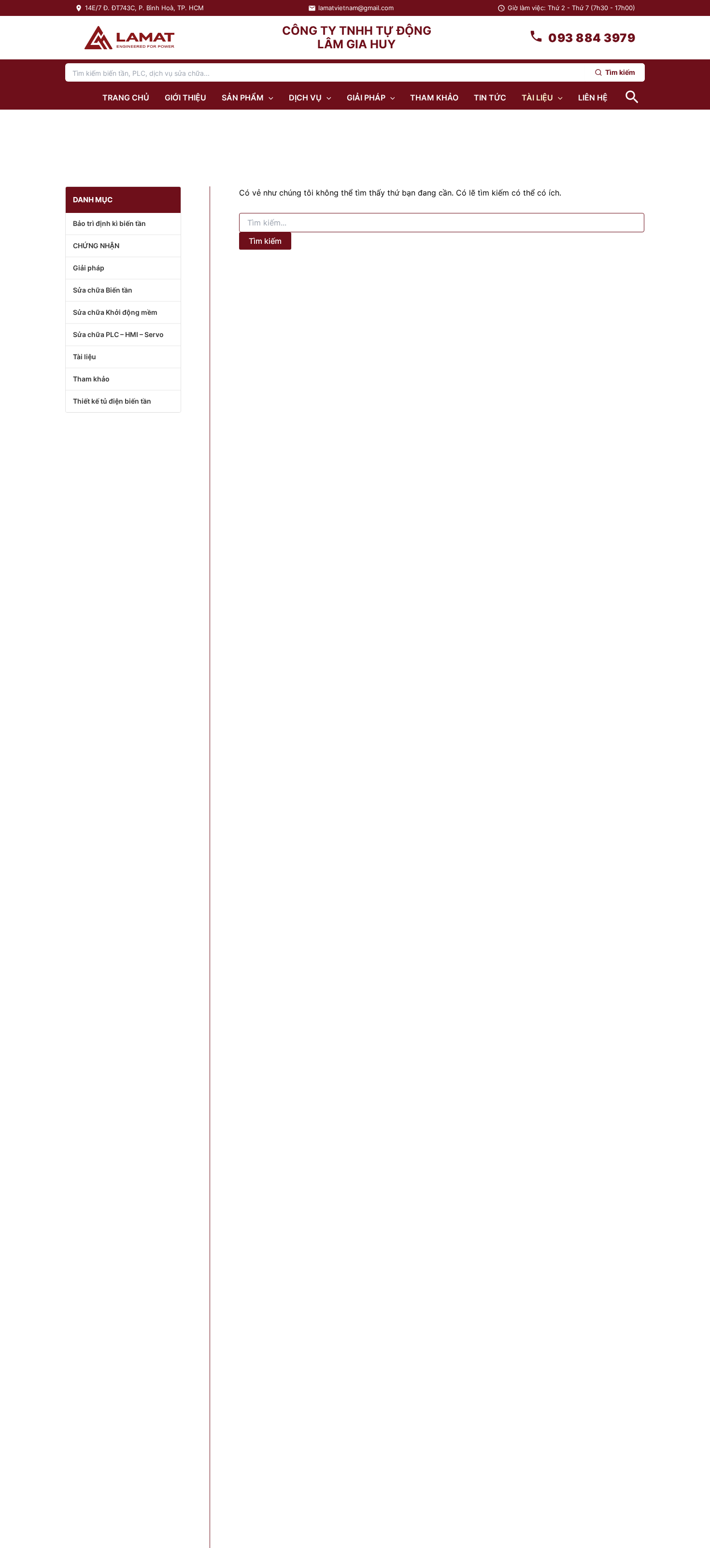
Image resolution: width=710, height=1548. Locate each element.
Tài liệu (537, 97)
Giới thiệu (185, 97)
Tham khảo (434, 97)
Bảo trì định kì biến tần (109, 223)
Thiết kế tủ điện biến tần (112, 401)
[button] (268, 97)
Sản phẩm (243, 97)
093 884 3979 (591, 38)
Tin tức (490, 97)
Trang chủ (125, 97)
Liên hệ (593, 97)
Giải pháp (366, 97)
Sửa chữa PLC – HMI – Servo (118, 334)
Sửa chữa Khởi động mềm (115, 312)
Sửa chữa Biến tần (102, 290)
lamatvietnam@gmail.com (356, 8)
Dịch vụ (305, 97)
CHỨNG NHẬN (96, 245)
